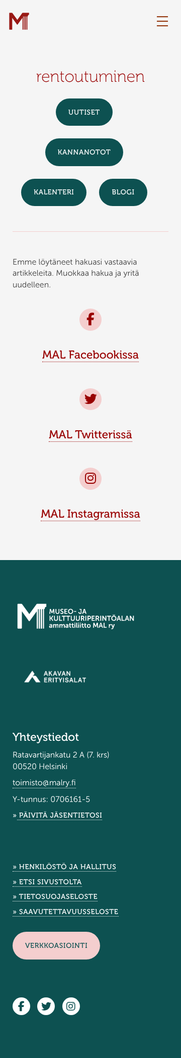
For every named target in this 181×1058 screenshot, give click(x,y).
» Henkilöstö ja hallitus (64, 867)
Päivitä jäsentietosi (60, 815)
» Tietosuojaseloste (55, 896)
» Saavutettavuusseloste (66, 912)
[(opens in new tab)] (55, 676)
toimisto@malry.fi (44, 783)
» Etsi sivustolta (47, 882)
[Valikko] (162, 21)
